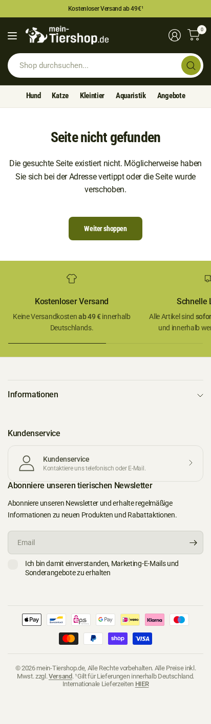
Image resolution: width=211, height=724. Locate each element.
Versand (60, 676)
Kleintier (92, 95)
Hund (33, 95)
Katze (60, 95)
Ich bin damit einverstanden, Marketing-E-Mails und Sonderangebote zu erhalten (102, 568)
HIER (142, 684)
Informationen (33, 394)
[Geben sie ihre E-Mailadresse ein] (193, 542)
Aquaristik (131, 95)
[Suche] (191, 65)
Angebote (171, 95)
